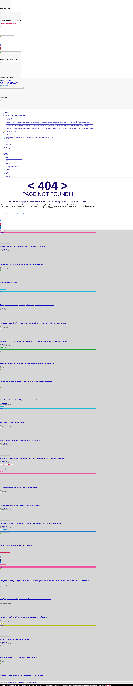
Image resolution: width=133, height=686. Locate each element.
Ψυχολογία (2, 567)
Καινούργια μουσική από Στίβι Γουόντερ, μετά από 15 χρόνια (20, 657)
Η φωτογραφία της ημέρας (8, 282)
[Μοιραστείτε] (48, 228)
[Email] (48, 222)
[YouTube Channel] (48, 50)
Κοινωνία (2, 232)
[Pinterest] (48, 48)
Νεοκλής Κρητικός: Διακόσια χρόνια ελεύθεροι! (15, 639)
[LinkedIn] (48, 227)
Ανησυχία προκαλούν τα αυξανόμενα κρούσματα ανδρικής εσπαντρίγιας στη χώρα (27, 305)
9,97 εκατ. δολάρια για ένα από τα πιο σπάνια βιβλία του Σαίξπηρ (21, 675)
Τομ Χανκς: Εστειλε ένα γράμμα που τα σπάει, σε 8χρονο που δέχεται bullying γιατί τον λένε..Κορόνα (33, 341)
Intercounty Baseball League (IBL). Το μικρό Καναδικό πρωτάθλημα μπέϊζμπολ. (26, 381)
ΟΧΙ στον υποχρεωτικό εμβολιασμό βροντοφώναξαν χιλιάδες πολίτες (22, 264)
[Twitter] (48, 221)
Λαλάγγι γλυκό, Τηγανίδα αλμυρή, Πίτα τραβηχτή (16, 545)
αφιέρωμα (2, 625)
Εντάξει (108, 685)
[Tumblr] (48, 225)
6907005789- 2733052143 (6, 468)
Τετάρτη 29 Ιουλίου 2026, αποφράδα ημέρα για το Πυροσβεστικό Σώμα (23, 246)
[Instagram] (48, 45)
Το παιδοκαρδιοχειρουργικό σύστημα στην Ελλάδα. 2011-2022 (20, 505)
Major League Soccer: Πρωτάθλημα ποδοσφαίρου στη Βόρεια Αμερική (23, 400)
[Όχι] (110, 685)
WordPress (33, 682)
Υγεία (1, 473)
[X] (48, 49)
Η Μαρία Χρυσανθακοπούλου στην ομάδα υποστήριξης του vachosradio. (24, 617)
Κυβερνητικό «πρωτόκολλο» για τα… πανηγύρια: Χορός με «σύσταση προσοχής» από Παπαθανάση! (33, 323)
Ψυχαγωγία (2, 291)
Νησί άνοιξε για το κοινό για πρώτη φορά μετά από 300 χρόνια (20, 440)
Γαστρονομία (3, 531)
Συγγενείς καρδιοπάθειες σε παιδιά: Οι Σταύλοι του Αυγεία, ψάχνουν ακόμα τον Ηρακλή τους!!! (31, 523)
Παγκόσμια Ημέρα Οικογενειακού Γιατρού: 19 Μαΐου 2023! (19, 487)
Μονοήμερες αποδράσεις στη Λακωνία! (13, 422)
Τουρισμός (2, 408)
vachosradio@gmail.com (5, 469)
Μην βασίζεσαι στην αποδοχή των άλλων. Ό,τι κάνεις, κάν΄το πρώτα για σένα (25, 599)
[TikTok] (48, 46)
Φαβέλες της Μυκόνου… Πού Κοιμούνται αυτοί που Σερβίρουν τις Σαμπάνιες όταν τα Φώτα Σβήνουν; (33, 458)
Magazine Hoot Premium (16, 682)
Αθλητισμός (2, 349)
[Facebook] (48, 44)
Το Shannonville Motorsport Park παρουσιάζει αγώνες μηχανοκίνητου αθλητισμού (27, 363)
